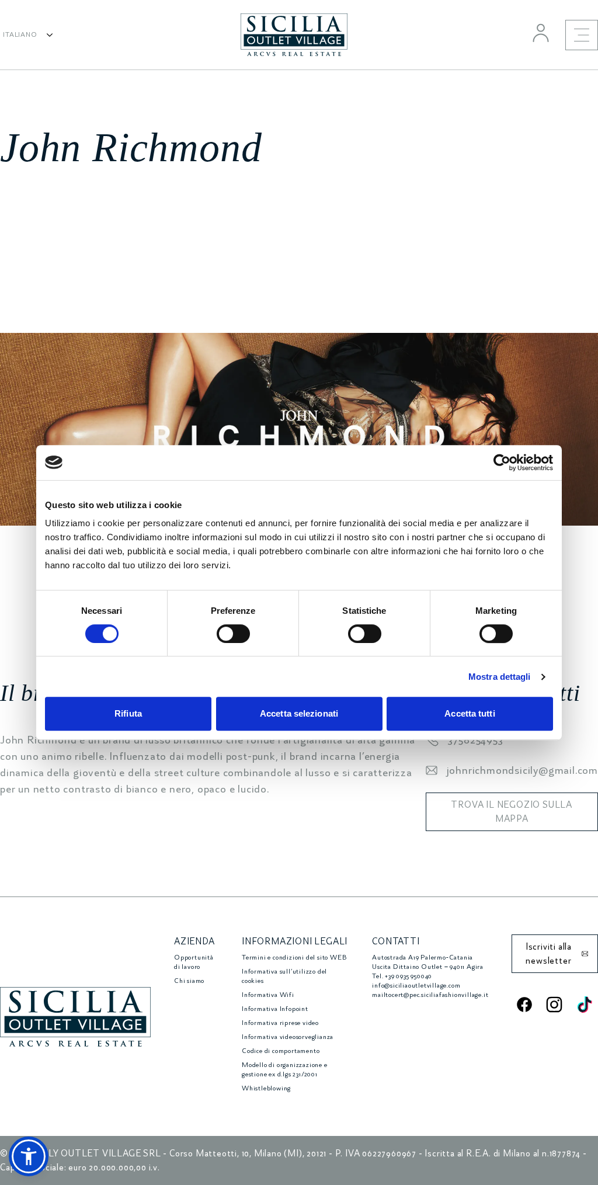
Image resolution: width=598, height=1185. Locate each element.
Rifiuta (128, 713)
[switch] (233, 633)
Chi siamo (189, 981)
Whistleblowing (266, 1088)
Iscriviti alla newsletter (549, 954)
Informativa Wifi (268, 995)
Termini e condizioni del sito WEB (294, 957)
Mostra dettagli (499, 677)
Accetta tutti (469, 713)
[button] (29, 1156)
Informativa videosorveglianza (287, 1037)
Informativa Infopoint (275, 1009)
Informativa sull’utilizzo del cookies (284, 976)
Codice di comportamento (280, 1051)
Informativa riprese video (280, 1023)
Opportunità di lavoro (194, 962)
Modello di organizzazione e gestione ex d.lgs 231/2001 (285, 1070)
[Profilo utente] (541, 32)
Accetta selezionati (299, 713)
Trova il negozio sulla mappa (511, 812)
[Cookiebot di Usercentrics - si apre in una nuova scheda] (502, 462)
